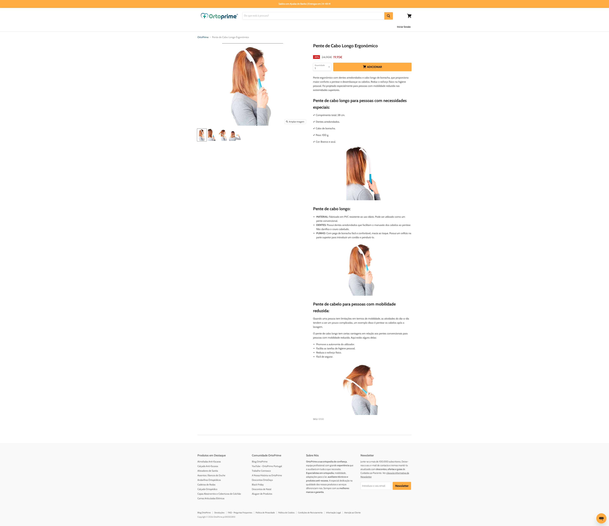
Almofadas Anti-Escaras (209, 461)
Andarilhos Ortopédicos (209, 480)
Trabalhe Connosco (261, 470)
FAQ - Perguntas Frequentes (240, 512)
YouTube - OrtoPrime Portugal (267, 466)
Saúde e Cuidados (258, 26)
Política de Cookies (286, 512)
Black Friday (258, 484)
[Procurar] (388, 16)
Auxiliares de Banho (208, 26)
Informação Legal (333, 512)
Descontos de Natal (261, 489)
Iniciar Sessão (404, 26)
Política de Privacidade (265, 512)
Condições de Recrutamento (310, 512)
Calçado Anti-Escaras (207, 466)
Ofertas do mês (361, 26)
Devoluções (219, 512)
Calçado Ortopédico (207, 489)
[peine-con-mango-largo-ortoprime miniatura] (202, 135)
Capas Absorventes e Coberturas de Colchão (219, 493)
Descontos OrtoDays (262, 480)
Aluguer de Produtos (262, 493)
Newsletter (402, 486)
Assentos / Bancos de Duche (211, 475)
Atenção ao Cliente (352, 512)
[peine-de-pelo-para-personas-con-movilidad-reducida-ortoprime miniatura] (223, 135)
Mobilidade (306, 26)
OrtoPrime (203, 37)
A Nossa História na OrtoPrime (267, 475)
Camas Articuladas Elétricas (210, 498)
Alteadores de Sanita (207, 470)
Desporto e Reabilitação (333, 26)
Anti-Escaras (233, 26)
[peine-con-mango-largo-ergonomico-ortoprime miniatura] (235, 135)
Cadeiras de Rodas (206, 484)
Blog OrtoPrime (260, 461)
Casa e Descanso (284, 26)
